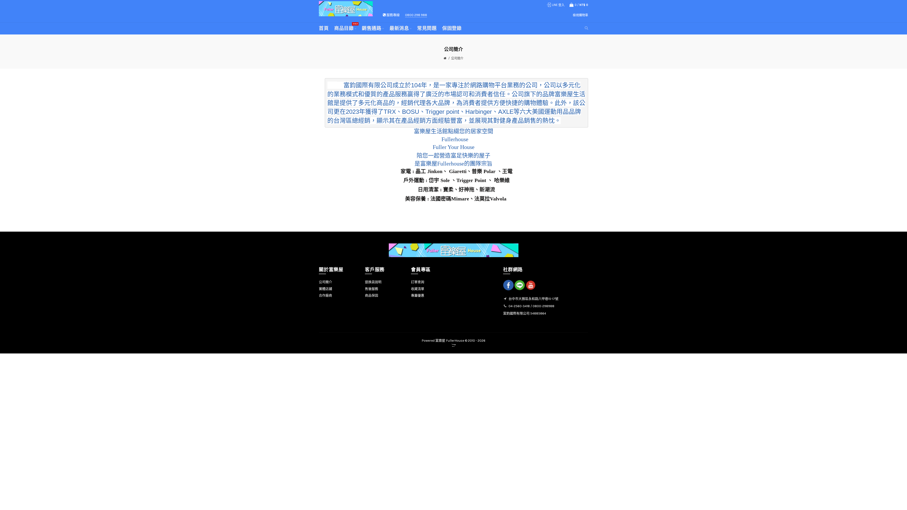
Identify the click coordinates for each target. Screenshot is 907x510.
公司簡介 (457, 58)
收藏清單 (417, 289)
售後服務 (371, 289)
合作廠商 (325, 295)
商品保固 (371, 295)
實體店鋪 (325, 289)
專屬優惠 (417, 295)
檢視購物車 (580, 15)
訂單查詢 (417, 282)
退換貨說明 (373, 282)
